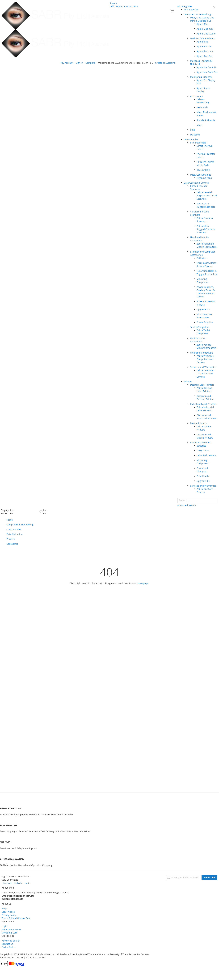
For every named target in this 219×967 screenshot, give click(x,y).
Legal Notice (8, 911)
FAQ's (5, 908)
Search (113, 3)
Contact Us (7, 943)
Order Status (8, 947)
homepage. (143, 583)
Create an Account (165, 62)
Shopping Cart (9, 932)
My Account (67, 62)
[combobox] (197, 500)
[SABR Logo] (56, 29)
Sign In (79, 62)
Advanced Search (11, 940)
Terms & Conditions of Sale (16, 918)
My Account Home (11, 929)
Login (4, 926)
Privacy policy (9, 914)
